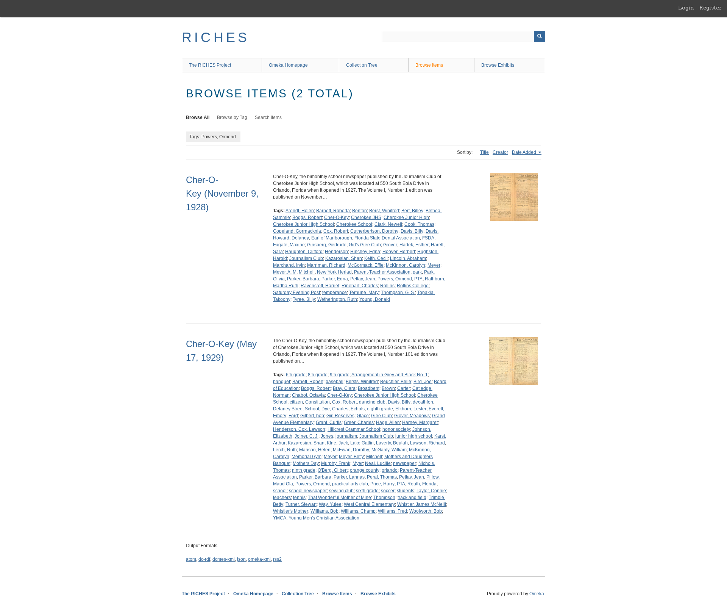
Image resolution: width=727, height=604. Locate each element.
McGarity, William (389, 449)
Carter (403, 388)
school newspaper (308, 490)
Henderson (336, 251)
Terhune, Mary (364, 292)
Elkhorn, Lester (410, 409)
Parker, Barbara (303, 279)
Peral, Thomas (382, 477)
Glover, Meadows (412, 415)
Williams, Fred (392, 511)
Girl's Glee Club (365, 244)
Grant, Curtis (329, 422)
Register (710, 8)
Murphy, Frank (335, 463)
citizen (296, 402)
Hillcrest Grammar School (354, 429)
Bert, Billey (412, 210)
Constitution (317, 402)
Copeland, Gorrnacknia (297, 231)
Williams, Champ (358, 511)
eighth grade (380, 409)
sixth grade (367, 490)
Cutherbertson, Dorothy (374, 231)
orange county (364, 470)
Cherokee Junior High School (303, 224)
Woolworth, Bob (425, 511)
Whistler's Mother (290, 511)
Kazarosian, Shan (343, 258)
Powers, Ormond (395, 279)
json (241, 559)
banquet (281, 381)
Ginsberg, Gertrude (326, 244)
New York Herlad (334, 272)
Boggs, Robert (307, 217)
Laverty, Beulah (392, 443)
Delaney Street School (296, 409)
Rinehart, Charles (360, 285)
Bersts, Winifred (362, 381)
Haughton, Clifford (304, 251)
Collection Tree (362, 65)
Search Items (268, 117)
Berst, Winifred (384, 210)
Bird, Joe (422, 381)
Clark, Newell (388, 224)
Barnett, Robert (307, 381)
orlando (390, 470)
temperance (334, 292)
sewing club (341, 490)
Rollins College (413, 285)
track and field (412, 497)
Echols (358, 409)
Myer (358, 463)
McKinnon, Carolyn (405, 265)
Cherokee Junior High (406, 217)
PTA (418, 279)
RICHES (216, 37)
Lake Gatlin (362, 443)
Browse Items (429, 65)
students (405, 490)
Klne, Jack (337, 443)
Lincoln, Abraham (408, 258)
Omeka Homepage (288, 65)
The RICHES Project (210, 65)
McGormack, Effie (366, 265)
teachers (282, 497)
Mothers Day (306, 463)
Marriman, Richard (326, 265)
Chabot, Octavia (308, 395)
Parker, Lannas (349, 477)
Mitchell (307, 272)
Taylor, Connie (431, 490)
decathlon (423, 402)
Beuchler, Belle (395, 381)
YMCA (279, 518)
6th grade (296, 374)
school (280, 490)
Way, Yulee (330, 504)
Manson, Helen (315, 449)
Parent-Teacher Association (382, 272)
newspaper (404, 463)
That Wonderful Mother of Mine (339, 497)
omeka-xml (259, 559)
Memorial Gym (306, 456)
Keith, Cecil (376, 258)
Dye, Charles (334, 409)
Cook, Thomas (419, 224)
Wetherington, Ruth (337, 299)
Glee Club (381, 415)
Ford (293, 415)
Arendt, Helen (299, 210)
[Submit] (539, 36)
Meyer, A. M (284, 272)
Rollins (387, 285)
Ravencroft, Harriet (320, 285)
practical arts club (350, 484)
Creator (500, 152)
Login (686, 8)
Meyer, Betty (351, 456)
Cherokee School (354, 224)
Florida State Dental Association (387, 238)
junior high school (413, 436)
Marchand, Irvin (289, 265)
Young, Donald (374, 299)
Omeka (536, 593)
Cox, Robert (335, 231)
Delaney (300, 238)
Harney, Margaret (420, 422)
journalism (346, 436)
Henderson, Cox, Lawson (299, 429)
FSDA (428, 238)
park (417, 272)
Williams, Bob (324, 511)
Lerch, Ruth (285, 449)
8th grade (318, 374)
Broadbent (368, 388)
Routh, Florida (422, 484)
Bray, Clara (344, 388)
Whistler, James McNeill (421, 504)
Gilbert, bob (312, 415)
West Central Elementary (369, 504)
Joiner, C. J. (306, 436)
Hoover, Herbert (398, 251)
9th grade (339, 374)
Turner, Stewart (301, 504)
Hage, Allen (388, 422)
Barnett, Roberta (333, 210)
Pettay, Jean (362, 279)
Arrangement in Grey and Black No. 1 (389, 374)
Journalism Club (306, 258)
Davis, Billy (412, 231)
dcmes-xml (223, 559)
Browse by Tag (232, 117)
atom (191, 559)
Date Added (524, 152)
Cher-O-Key (336, 217)
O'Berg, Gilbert (333, 470)
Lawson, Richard (427, 443)
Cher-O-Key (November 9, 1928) (222, 193)
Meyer (433, 265)
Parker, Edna (334, 279)
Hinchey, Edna (365, 251)
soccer (388, 490)
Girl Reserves (340, 415)
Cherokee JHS (366, 217)
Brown (388, 388)
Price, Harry (382, 484)
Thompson (384, 497)
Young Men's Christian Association (324, 518)
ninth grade (303, 470)
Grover (390, 244)
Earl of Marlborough (331, 238)
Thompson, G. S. (398, 292)
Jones (327, 436)
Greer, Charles (359, 422)
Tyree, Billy (304, 299)
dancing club (372, 402)
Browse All (197, 117)
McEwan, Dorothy (351, 449)
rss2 (277, 559)
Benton (359, 210)
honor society (396, 429)
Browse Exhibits (497, 65)
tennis (299, 497)
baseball (334, 381)
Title (484, 152)
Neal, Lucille (378, 463)
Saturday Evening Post (296, 292)
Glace (363, 415)
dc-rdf (204, 559)
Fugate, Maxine (289, 244)
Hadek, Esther (414, 244)
